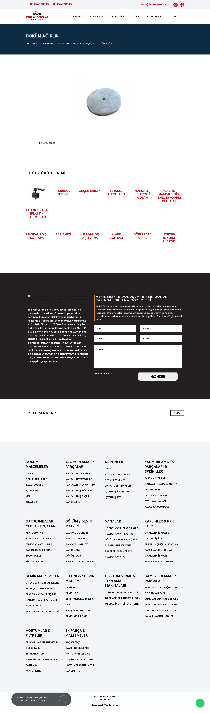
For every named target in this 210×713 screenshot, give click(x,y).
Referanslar (154, 16)
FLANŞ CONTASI (34, 605)
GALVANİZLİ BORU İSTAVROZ (81, 561)
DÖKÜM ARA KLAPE (143, 236)
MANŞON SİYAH (73, 550)
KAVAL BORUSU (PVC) (157, 506)
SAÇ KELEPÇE (72, 642)
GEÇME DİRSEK (90, 191)
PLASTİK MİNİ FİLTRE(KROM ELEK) (162, 587)
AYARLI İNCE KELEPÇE (77, 647)
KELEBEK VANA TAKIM (116, 556)
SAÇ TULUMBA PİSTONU (39, 550)
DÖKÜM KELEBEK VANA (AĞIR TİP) (122, 539)
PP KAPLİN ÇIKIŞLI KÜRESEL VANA (162, 544)
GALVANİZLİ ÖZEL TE (76, 544)
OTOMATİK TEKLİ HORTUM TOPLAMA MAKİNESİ (122, 598)
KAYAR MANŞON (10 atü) (158, 550)
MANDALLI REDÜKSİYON (78, 473)
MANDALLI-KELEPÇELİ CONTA (143, 194)
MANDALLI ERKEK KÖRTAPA (80, 484)
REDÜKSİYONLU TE (115, 480)
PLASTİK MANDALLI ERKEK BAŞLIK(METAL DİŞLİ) (43, 611)
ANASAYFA (31, 43)
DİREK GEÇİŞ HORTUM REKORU (42, 582)
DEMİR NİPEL (72, 593)
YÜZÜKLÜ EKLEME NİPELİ (116, 192)
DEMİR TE (70, 587)
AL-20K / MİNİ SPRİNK (156, 495)
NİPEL (29, 496)
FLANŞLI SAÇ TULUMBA (38, 538)
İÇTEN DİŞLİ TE (113, 497)
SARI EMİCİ (63, 234)
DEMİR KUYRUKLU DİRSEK (79, 598)
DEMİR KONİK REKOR (76, 616)
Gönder (158, 376)
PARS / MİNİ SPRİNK (155, 478)
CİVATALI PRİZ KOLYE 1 (157, 532)
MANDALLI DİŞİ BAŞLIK (77, 496)
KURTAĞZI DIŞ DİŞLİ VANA (90, 236)
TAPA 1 (109, 468)
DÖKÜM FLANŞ (73, 555)
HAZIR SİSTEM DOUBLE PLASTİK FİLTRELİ (43, 659)
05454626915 (39, 4)
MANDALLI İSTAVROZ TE (78, 479)
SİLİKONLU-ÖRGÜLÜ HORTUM (42, 642)
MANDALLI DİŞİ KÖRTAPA (36, 236)
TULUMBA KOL (34, 555)
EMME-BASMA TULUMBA (39, 544)
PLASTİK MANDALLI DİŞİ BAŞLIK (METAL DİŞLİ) (43, 594)
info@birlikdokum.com (156, 4)
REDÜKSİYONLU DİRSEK (117, 474)
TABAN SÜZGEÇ (34, 484)
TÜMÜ (177, 412)
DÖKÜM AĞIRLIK (107, 43)
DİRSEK (30, 473)
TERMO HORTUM (35, 653)
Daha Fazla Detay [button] (37, 700)
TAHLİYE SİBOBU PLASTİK (79, 659)
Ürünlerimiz (118, 16)
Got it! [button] (63, 697)
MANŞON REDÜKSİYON (77, 610)
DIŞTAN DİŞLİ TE (153, 538)
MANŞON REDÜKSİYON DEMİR (42, 599)
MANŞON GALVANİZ (76, 538)
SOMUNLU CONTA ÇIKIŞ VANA (161, 604)
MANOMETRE (72, 670)
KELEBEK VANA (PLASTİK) (119, 533)
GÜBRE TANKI (33, 647)
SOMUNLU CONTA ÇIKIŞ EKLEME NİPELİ (162, 598)
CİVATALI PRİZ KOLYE (156, 555)
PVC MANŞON (152, 489)
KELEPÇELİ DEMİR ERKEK (39, 588)
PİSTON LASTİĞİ (34, 561)
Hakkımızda (97, 16)
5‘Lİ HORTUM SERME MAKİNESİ (121, 592)
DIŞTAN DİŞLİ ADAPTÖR (118, 485)
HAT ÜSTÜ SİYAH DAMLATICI (160, 610)
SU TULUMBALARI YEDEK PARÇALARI (76, 43)
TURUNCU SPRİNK (63, 192)
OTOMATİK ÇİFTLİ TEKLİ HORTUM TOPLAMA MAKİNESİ (122, 603)
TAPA (68, 604)
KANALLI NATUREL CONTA (159, 616)
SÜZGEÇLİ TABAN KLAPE (118, 551)
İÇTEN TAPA (32, 490)
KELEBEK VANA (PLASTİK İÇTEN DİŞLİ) (37, 213)
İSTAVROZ (31, 501)
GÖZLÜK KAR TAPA (155, 593)
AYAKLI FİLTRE (33, 670)
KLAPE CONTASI (116, 236)
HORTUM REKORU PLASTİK (169, 237)
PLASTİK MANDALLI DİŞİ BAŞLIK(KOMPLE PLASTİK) (169, 196)
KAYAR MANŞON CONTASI (159, 561)
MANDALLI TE (72, 501)
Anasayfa (78, 16)
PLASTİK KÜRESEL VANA (118, 545)
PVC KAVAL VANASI (155, 501)
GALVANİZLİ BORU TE (77, 532)
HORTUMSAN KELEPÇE (77, 653)
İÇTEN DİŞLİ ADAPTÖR (117, 491)
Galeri (137, 16)
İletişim (172, 16)
